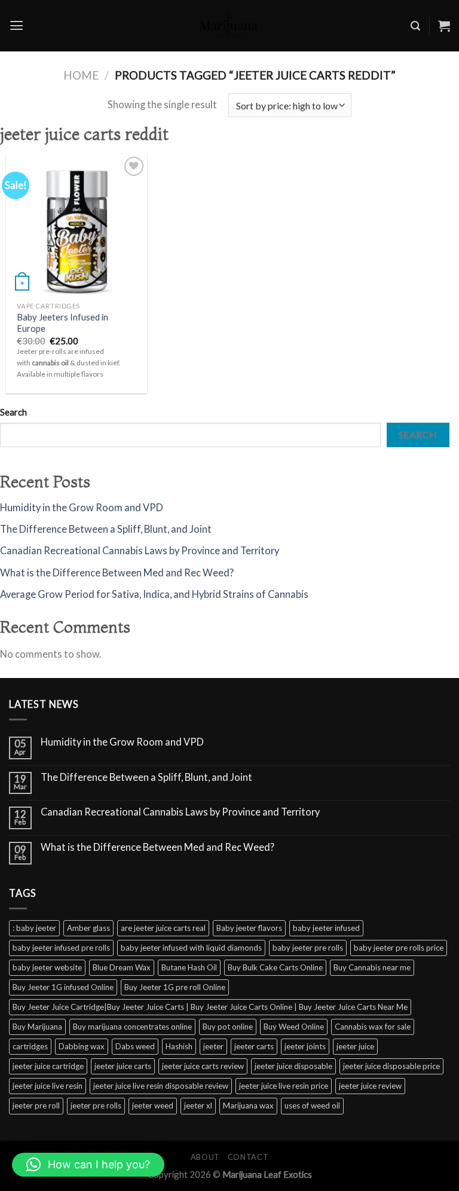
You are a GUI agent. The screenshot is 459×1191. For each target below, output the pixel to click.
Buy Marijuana (37, 1026)
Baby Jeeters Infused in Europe (62, 323)
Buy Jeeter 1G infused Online (63, 987)
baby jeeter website (47, 967)
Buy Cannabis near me (372, 967)
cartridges (30, 1046)
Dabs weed (135, 1046)
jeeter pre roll (36, 1105)
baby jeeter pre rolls (308, 947)
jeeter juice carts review (203, 1066)
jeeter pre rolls (96, 1105)
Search (13, 412)
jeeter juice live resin (47, 1086)
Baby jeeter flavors (249, 928)
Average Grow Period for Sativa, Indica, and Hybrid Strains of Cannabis (154, 594)
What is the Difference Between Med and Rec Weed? (117, 573)
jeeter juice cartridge (48, 1066)
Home (81, 75)
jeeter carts (254, 1046)
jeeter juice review (370, 1086)
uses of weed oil (312, 1105)
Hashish (179, 1046)
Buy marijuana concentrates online (132, 1026)
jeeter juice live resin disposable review (160, 1086)
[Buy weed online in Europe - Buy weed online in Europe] (229, 25)
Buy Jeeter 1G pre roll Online (174, 987)
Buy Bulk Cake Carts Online (275, 967)
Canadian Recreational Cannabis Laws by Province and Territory (139, 551)
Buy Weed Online (294, 1026)
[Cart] (444, 26)
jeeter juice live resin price (283, 1086)
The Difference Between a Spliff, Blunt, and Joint (106, 529)
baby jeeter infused (326, 928)
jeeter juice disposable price (391, 1066)
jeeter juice (355, 1046)
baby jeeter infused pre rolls (61, 947)
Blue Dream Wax (122, 967)
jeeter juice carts (122, 1066)
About (205, 1157)
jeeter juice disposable (293, 1066)
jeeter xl (198, 1105)
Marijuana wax (248, 1105)
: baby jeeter (34, 928)
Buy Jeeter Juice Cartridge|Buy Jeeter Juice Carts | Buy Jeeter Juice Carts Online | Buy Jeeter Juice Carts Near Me (210, 1007)
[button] (88, 1165)
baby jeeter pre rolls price (398, 947)
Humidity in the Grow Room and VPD (81, 508)
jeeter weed (152, 1105)
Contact (248, 1157)
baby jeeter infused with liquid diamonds (191, 947)
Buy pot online (228, 1026)
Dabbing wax (82, 1046)
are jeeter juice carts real (163, 928)
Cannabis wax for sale (373, 1026)
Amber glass (88, 928)
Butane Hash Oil (189, 967)
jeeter (213, 1046)
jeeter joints (305, 1046)
